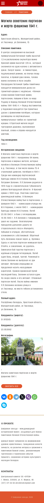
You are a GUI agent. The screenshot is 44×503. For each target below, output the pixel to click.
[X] (22, 397)
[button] (3, 3)
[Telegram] (16, 397)
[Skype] (4, 405)
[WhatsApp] (34, 397)
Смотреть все (11, 386)
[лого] (22, 3)
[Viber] (28, 397)
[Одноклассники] (10, 397)
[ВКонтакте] (4, 397)
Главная (8, 12)
